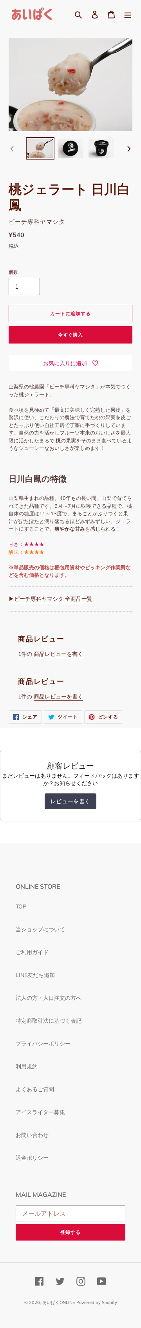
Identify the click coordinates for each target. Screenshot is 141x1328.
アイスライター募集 (40, 1112)
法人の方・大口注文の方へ (48, 997)
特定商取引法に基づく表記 (48, 1020)
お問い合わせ (32, 1135)
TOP (21, 906)
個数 (13, 272)
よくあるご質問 (35, 1089)
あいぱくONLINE (58, 1302)
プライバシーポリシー (43, 1043)
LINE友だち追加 (35, 975)
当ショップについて (40, 929)
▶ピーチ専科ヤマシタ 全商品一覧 (50, 598)
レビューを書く (70, 801)
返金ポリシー (32, 1157)
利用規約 (27, 1066)
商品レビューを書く (58, 653)
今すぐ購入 (70, 335)
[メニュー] (127, 14)
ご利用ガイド (32, 952)
